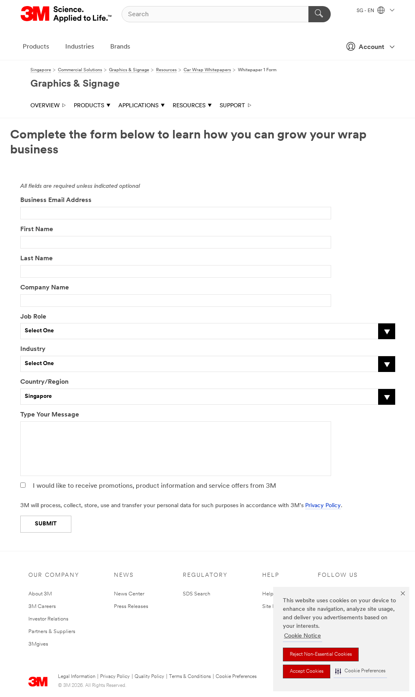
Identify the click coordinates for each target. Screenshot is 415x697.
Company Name (44, 288)
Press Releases (131, 606)
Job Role (33, 317)
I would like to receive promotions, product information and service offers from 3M (154, 486)
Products (36, 47)
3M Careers (42, 606)
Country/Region (44, 382)
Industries (79, 47)
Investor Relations (48, 619)
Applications (138, 106)
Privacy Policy (323, 506)
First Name (36, 229)
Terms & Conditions (190, 676)
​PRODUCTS (89, 106)
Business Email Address (56, 200)
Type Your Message (49, 415)
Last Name (36, 258)
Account (371, 47)
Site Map (272, 606)
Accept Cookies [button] (306, 671)
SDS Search (196, 594)
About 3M (40, 594)
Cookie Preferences (236, 676)
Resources (189, 106)
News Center (129, 594)
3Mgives (38, 644)
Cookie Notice (302, 636)
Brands (120, 47)
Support (232, 106)
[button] (360, 671)
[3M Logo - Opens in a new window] (67, 14)
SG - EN (366, 10)
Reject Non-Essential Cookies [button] (321, 654)
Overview (45, 106)
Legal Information (76, 676)
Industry (32, 349)
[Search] (319, 14)
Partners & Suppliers (51, 631)
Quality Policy (149, 676)
